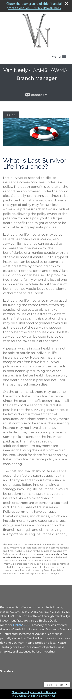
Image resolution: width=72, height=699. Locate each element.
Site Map (6, 671)
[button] (58, 56)
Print (11, 115)
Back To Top (55, 684)
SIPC (26, 625)
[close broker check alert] (66, 3)
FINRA (17, 625)
